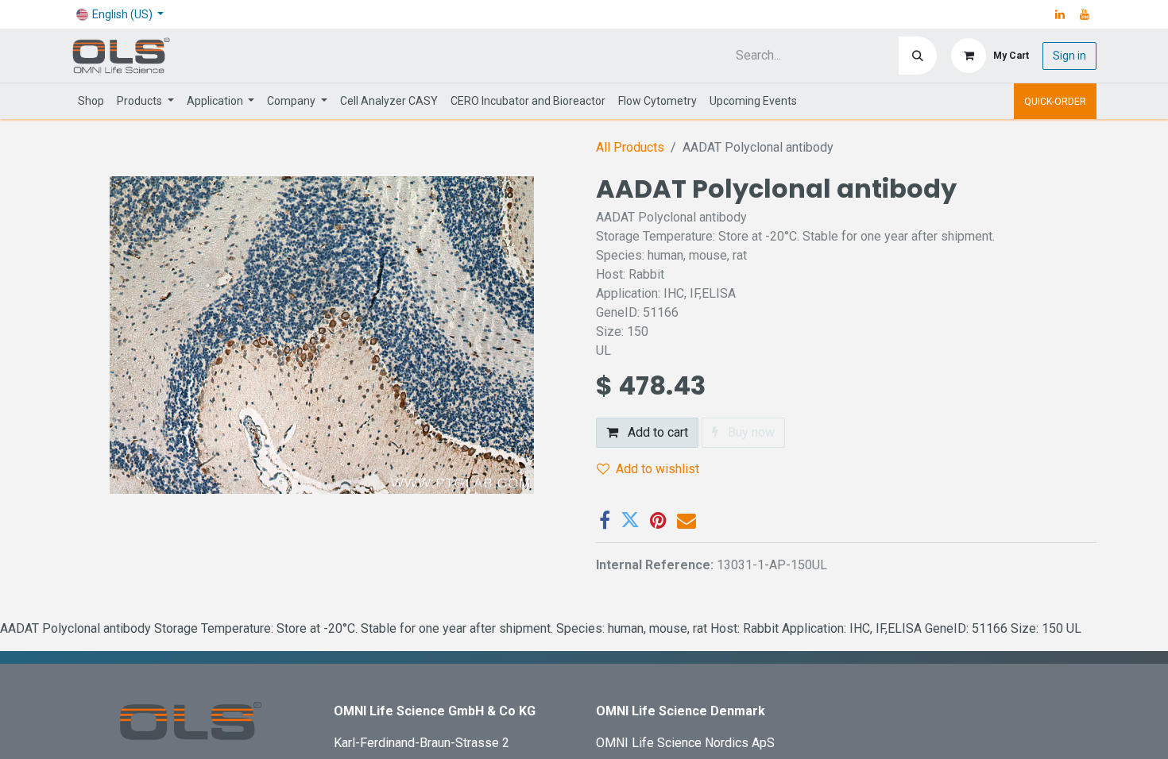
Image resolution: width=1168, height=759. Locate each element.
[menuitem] (91, 101)
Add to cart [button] (656, 432)
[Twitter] (630, 520)
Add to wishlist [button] (657, 468)
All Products (630, 147)
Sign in (1069, 55)
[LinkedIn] (1060, 14)
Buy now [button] (750, 432)
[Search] (918, 56)
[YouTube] (1084, 14)
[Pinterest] (658, 520)
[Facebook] (604, 520)
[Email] (686, 520)
